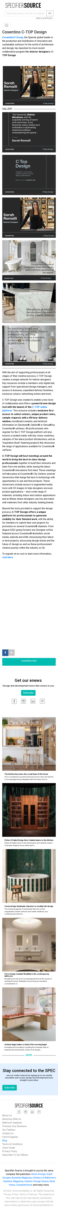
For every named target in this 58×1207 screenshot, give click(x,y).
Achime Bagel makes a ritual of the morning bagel (25, 1045)
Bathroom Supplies (12, 1122)
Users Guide (8, 1147)
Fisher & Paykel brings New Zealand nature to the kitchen (28, 840)
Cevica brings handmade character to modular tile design (28, 906)
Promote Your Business (14, 1126)
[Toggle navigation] (6, 25)
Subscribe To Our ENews (15, 1154)
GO (49, 13)
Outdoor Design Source (36, 1181)
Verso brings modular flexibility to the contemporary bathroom (26, 975)
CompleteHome (24, 1184)
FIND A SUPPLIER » (44, 18)
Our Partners (8, 1129)
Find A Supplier (10, 1137)
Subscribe (28, 692)
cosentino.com (29, 660)
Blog (4, 1140)
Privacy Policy (9, 1151)
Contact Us (8, 1133)
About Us (7, 1115)
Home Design (38, 1174)
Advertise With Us (11, 1119)
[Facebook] (5, 652)
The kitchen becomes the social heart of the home (26, 774)
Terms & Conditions (12, 1144)
